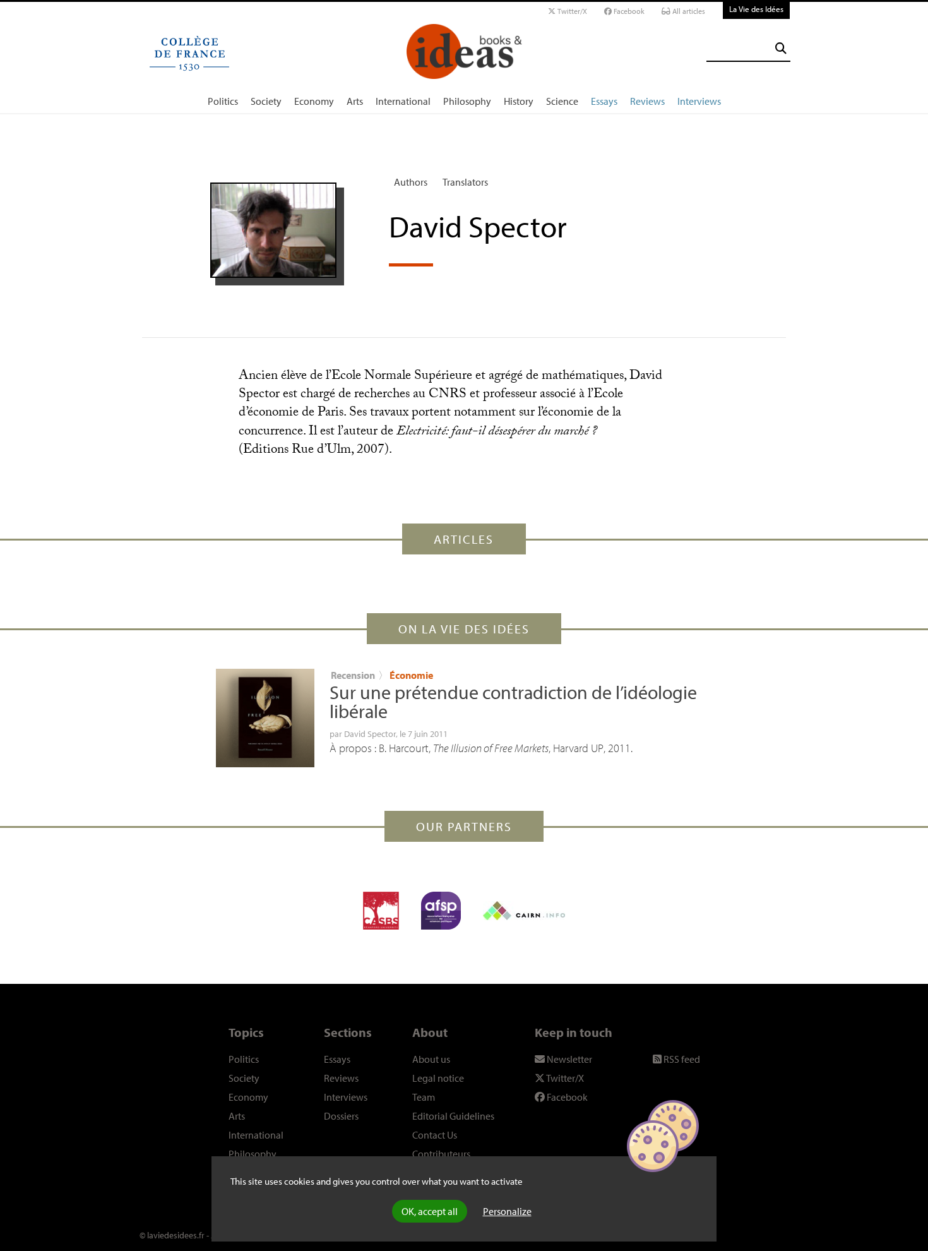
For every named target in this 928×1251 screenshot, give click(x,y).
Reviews (647, 101)
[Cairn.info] (524, 910)
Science (562, 101)
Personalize (507, 1211)
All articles (687, 11)
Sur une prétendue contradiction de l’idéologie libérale (513, 701)
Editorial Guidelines (453, 1116)
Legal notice (438, 1078)
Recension (353, 675)
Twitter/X (571, 11)
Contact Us (434, 1134)
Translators (465, 182)
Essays (604, 101)
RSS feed (681, 1059)
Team (423, 1097)
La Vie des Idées (756, 9)
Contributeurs (441, 1153)
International (403, 101)
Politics (223, 101)
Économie (411, 675)
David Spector (370, 733)
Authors (410, 182)
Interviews (699, 101)
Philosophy (467, 101)
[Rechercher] (780, 48)
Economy (314, 101)
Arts (355, 101)
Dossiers (341, 1116)
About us (431, 1059)
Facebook (628, 11)
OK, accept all (430, 1211)
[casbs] (381, 911)
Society (266, 101)
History (518, 101)
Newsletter (568, 1059)
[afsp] (441, 911)
